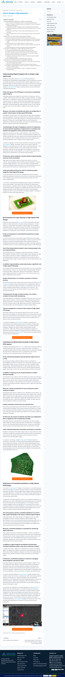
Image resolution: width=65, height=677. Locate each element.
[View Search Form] (63, 2)
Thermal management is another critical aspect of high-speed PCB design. (21, 47)
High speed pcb (50, 25)
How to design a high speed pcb (10, 639)
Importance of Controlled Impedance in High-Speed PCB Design (18, 60)
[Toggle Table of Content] (39, 19)
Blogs (34, 655)
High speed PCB (6, 632)
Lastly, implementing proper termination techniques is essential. (19, 58)
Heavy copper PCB (51, 27)
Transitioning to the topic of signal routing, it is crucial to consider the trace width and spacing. (23, 45)
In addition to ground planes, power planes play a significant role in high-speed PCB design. (23, 41)
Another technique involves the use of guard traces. (17, 54)
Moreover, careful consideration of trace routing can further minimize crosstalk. (22, 53)
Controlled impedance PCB (39, 665)
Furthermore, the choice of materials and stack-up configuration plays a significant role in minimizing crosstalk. (23, 56)
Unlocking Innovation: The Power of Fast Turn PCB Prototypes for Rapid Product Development (33, 641)
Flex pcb (49, 21)
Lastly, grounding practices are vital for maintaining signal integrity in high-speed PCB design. (23, 34)
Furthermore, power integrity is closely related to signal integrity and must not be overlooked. (22, 31)
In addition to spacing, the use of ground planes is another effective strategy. (22, 51)
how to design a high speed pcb (18, 632)
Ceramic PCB (50, 31)
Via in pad (35, 657)
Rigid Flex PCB (50, 19)
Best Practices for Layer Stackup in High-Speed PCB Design (17, 36)
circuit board (21, 78)
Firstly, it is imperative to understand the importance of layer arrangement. (21, 37)
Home (15, 2)
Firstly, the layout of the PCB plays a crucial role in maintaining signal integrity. (21, 22)
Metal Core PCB (51, 29)
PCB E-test (36, 659)
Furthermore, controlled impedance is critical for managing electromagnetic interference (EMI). (21, 69)
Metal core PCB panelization (40, 663)
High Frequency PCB (52, 23)
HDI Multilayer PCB (51, 17)
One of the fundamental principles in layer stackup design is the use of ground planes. (23, 39)
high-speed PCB (12, 87)
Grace (5, 15)
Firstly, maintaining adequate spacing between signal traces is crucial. (20, 50)
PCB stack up (36, 661)
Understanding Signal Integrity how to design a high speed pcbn (18, 21)
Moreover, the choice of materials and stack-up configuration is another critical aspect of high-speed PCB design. (23, 25)
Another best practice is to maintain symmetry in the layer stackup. (20, 43)
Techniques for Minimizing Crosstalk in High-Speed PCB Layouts (18, 48)
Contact (59, 2)
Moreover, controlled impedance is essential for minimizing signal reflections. (22, 64)
